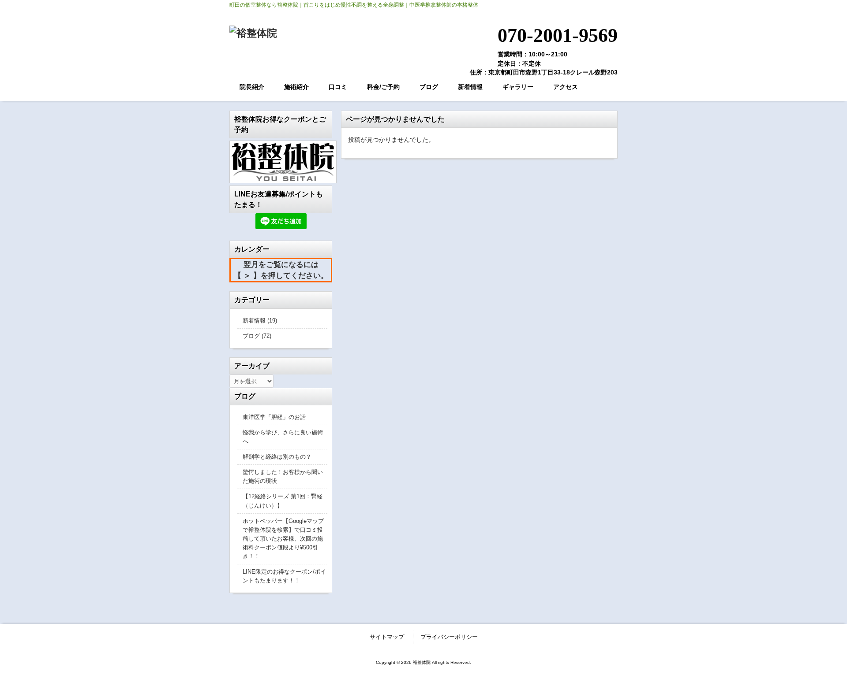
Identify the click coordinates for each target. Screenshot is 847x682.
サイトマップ (387, 637)
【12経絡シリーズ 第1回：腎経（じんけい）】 (282, 500)
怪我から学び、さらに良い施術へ (283, 437)
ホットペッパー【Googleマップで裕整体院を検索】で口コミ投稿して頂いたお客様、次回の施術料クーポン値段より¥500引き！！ (283, 539)
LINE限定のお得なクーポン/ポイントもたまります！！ (284, 576)
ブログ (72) (257, 336)
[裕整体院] (253, 33)
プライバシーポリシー (449, 637)
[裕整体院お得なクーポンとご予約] (280, 162)
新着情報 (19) (260, 320)
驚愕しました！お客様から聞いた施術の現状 (283, 476)
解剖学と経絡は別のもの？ (277, 456)
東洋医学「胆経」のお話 (274, 417)
